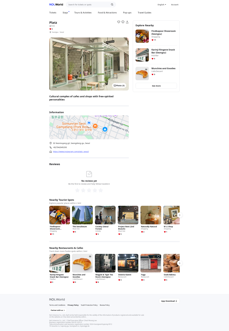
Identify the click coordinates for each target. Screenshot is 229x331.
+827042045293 (60, 147)
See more (156, 86)
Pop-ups (127, 12)
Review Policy (105, 305)
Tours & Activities (83, 12)
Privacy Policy (73, 305)
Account (174, 4)
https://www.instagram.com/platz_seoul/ (71, 151)
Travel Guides (144, 12)
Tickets (52, 12)
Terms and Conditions (57, 305)
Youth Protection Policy (89, 305)
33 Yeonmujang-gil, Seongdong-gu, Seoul (71, 143)
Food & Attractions (107, 12)
